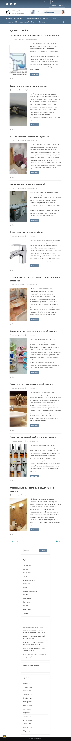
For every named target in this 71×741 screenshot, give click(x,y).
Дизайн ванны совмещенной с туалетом (29, 136)
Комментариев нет (32, 39)
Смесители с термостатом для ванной (28, 86)
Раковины (10, 22)
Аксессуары (27, 565)
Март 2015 (26, 731)
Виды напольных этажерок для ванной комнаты (33, 331)
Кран (25, 587)
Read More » (35, 75)
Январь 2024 (27, 691)
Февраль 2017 (27, 727)
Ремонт (25, 606)
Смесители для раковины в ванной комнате (31, 384)
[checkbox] (4, 736)
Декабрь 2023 (27, 694)
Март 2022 (26, 712)
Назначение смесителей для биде (26, 232)
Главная (9, 18)
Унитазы (53, 18)
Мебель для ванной (22, 22)
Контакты (42, 22)
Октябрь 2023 (27, 702)
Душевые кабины (33, 18)
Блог (32, 22)
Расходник (16, 11)
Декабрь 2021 (27, 720)
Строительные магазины (57, 5)
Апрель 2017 (27, 724)
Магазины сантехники (58, 2)
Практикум (27, 598)
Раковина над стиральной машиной (27, 184)
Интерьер (26, 584)
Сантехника (18, 18)
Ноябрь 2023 (27, 698)
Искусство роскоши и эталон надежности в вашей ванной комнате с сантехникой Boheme (34, 630)
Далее (58, 541)
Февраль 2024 (28, 687)
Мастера (46, 2)
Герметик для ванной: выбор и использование (33, 437)
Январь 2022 (27, 716)
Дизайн (14, 79)
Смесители (27, 613)
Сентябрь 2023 (28, 705)
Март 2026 (26, 683)
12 (17, 541)
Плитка (25, 595)
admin (22, 39)
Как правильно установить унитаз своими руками (34, 35)
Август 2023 (27, 709)
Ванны (45, 18)
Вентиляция (27, 573)
